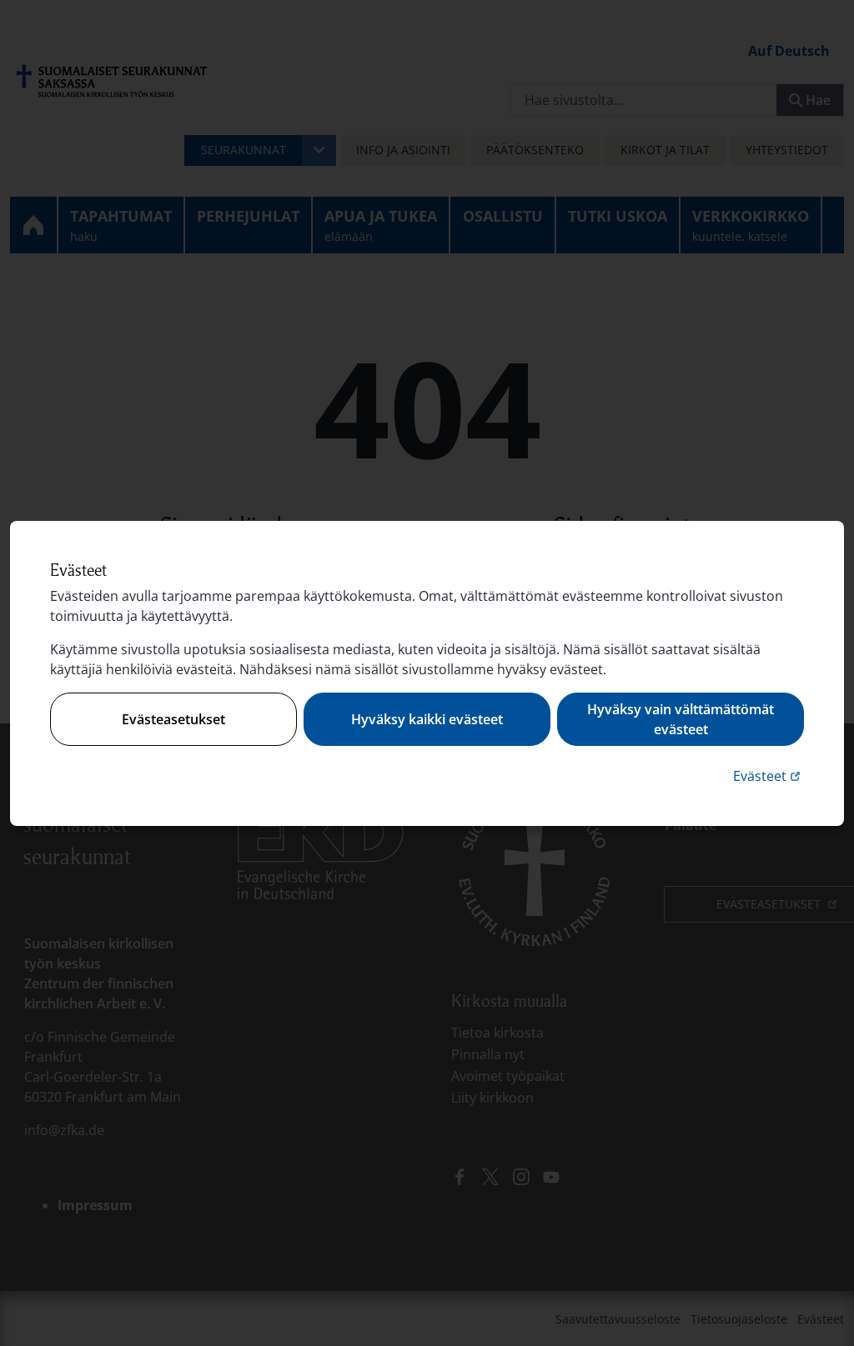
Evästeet (768, 775)
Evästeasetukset (173, 719)
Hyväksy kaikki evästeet (427, 719)
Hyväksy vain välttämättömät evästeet (680, 719)
